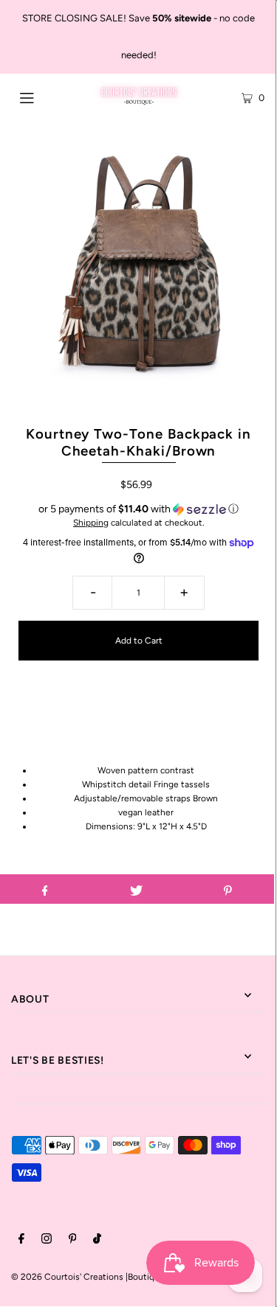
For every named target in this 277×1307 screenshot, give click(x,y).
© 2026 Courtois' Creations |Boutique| (89, 1277)
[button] (138, 509)
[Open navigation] (44, 96)
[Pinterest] (73, 1240)
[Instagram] (46, 1240)
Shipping (91, 522)
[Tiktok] (97, 1240)
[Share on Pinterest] (228, 889)
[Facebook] (21, 1240)
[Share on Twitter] (136, 889)
